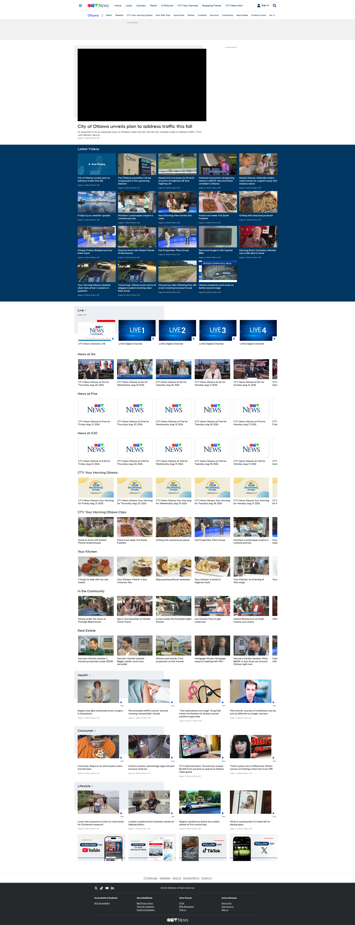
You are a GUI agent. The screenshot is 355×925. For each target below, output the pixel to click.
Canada (140, 5)
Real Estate (242, 15)
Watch (153, 5)
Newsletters (165, 878)
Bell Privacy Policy (145, 903)
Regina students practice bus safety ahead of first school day (199, 823)
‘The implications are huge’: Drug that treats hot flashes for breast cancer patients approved (200, 713)
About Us (177, 878)
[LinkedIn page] (112, 888)
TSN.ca (182, 910)
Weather (119, 15)
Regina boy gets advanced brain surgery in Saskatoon (100, 712)
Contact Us (206, 878)
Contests (202, 15)
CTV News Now (234, 5)
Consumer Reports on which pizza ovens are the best (100, 767)
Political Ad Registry (146, 910)
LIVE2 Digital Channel (171, 343)
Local (129, 5)
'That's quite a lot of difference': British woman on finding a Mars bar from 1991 (251, 767)
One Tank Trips (163, 15)
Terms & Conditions (145, 906)
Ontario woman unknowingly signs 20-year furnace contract (151, 767)
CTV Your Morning (188, 5)
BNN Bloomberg (186, 906)
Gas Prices (179, 15)
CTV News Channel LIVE (92, 343)
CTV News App (150, 878)
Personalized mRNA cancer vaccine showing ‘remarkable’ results (148, 712)
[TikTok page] (101, 888)
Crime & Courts (258, 15)
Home (118, 5)
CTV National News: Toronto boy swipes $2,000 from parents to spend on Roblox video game (201, 769)
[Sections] (80, 5)
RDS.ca (225, 910)
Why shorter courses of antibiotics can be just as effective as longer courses (253, 712)
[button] (97, 171)
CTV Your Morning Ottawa (139, 15)
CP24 (181, 903)
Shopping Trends (211, 5)
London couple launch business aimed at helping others (151, 823)
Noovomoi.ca (228, 906)
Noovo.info (226, 903)
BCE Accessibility (102, 903)
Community (227, 15)
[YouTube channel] (107, 888)
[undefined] (96, 373)
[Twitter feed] (96, 888)
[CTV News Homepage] (98, 5)
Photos (191, 15)
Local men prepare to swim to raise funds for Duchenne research (101, 823)
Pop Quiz (214, 15)
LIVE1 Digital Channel (130, 343)
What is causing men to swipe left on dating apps (250, 823)
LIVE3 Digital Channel (211, 343)
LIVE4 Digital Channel (252, 343)
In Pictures (167, 5)
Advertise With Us (191, 878)
